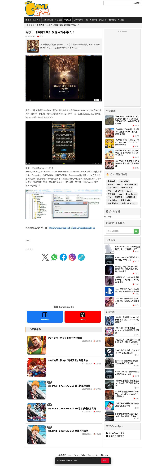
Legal (70, 455)
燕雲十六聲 (125, 200)
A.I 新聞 (121, 20)
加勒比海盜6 (113, 203)
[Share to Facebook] (63, 257)
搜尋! (138, 3)
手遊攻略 (67, 20)
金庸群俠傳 (130, 197)
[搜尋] (136, 231)
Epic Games (131, 194)
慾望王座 (119, 197)
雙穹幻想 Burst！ (129, 203)
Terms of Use (93, 455)
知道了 (105, 460)
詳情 (75, 460)
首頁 (29, 20)
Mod (121, 194)
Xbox (119, 184)
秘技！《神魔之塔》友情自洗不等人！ (63, 25)
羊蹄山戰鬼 (112, 200)
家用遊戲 (93, 20)
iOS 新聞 (36, 20)
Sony (129, 191)
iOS (109, 191)
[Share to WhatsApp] (54, 257)
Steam (111, 184)
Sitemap (104, 455)
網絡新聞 (102, 20)
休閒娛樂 (112, 20)
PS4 (110, 197)
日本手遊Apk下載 (81, 20)
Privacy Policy (80, 455)
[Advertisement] (64, 284)
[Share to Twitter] (45, 257)
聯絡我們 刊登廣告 (116, 436)
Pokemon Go (130, 184)
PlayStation (113, 188)
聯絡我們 (62, 455)
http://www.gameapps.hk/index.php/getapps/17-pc (72, 228)
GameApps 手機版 (116, 433)
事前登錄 (58, 20)
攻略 (49, 382)
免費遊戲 (112, 181)
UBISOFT (119, 191)
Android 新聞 (48, 20)
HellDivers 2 (126, 188)
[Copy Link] (81, 257)
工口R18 (111, 194)
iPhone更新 (124, 181)
